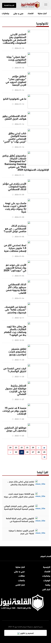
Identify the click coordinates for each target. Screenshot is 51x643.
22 (22, 448)
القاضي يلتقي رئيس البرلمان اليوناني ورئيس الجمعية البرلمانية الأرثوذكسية (19, 507)
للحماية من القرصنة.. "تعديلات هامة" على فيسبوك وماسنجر (15, 309)
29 (22, 452)
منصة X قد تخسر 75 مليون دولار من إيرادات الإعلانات (14, 410)
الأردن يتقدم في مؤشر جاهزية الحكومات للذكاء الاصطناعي (14, 186)
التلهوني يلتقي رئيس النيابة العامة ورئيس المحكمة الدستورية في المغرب (20, 521)
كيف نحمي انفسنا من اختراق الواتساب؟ (14, 369)
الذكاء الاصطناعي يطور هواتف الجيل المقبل (14, 117)
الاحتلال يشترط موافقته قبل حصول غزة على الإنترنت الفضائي (15, 389)
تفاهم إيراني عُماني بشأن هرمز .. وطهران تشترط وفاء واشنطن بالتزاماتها (20, 484)
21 (27, 448)
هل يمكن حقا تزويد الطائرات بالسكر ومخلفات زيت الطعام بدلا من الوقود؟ (15, 330)
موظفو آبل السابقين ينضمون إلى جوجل (15, 428)
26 (39, 452)
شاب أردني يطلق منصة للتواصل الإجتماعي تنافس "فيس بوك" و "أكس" (14, 137)
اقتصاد (31, 13)
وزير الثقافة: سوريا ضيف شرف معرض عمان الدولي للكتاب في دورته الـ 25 (19, 496)
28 (27, 452)
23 (16, 448)
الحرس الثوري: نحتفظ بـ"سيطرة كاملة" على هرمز (21, 532)
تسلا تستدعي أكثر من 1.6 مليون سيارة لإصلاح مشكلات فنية (15, 248)
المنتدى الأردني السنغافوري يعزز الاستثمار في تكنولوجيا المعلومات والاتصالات (14, 38)
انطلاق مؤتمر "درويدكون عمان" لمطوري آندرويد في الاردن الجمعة (16, 80)
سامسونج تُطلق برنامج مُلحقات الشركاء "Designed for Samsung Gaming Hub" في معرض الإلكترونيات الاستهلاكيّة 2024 (25, 162)
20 (33, 448)
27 (33, 452)
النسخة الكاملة (9, 5)
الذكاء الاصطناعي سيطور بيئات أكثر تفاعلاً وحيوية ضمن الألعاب (16, 288)
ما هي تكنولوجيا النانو (14, 98)
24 (10, 448)
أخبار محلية (42, 13)
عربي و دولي (18, 13)
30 (16, 452)
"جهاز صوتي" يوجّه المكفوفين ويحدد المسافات (16, 59)
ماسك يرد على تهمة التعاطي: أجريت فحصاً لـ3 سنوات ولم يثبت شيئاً (14, 207)
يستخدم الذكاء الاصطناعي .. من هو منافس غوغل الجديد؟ (15, 228)
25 (44, 452)
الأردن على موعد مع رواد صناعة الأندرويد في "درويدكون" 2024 (15, 267)
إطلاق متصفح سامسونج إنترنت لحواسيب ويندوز (17, 351)
